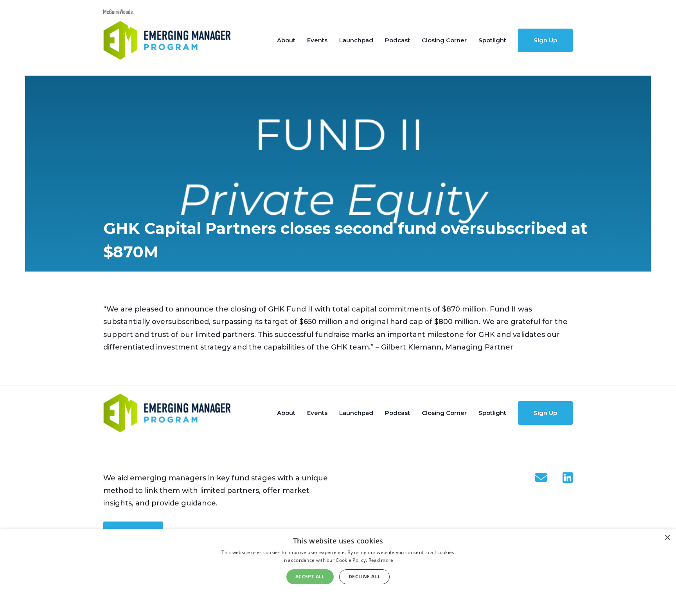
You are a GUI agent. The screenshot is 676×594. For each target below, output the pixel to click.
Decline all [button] (364, 576)
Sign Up (545, 40)
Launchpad (356, 40)
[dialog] (338, 561)
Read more (381, 560)
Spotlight (492, 40)
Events (317, 40)
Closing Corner (444, 40)
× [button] (667, 538)
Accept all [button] (310, 576)
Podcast (397, 40)
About (286, 40)
